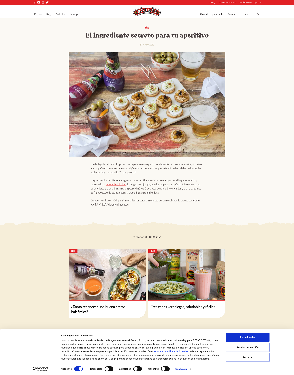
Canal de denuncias (245, 2)
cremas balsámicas (116, 184)
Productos (60, 14)
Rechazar (248, 357)
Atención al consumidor (227, 2)
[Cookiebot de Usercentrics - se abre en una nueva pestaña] (40, 369)
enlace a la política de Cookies (171, 351)
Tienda (244, 14)
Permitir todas (247, 337)
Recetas (37, 14)
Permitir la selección (247, 347)
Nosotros (232, 14)
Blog (48, 14)
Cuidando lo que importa (211, 14)
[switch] (109, 368)
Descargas (74, 14)
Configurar (181, 369)
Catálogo (213, 2)
